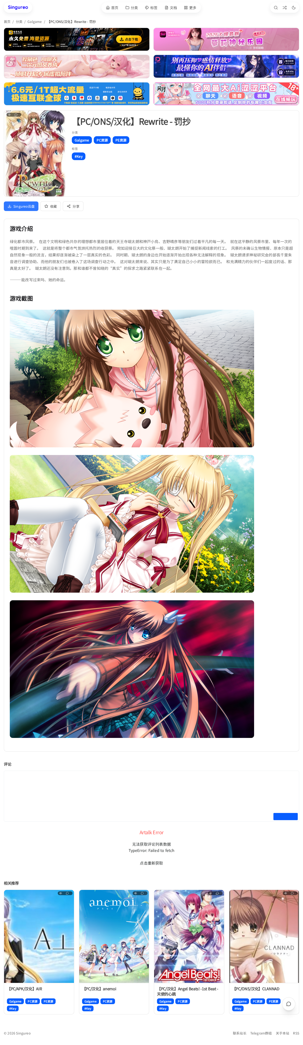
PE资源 (120, 140)
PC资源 (102, 140)
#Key (79, 156)
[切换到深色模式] (293, 7)
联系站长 (239, 1033)
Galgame (34, 21)
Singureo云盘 (24, 206)
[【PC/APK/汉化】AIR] (39, 936)
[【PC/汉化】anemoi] (114, 936)
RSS (296, 1033)
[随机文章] (284, 7)
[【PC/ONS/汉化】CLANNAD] (264, 936)
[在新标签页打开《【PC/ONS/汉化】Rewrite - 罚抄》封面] (35, 153)
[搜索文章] (275, 7)
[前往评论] (288, 1004)
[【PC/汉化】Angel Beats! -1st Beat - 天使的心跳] (189, 936)
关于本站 (282, 1033)
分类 (19, 21)
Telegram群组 (261, 1033)
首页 (7, 21)
